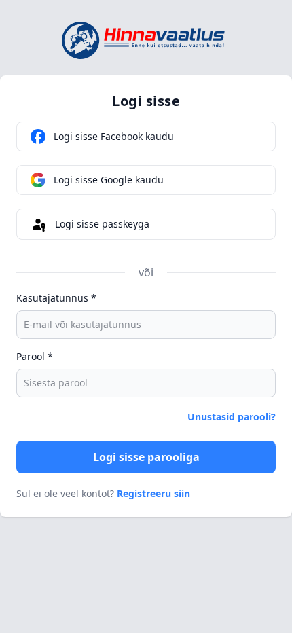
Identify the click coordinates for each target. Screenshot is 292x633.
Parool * (34, 356)
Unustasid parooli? (231, 416)
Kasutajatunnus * (56, 297)
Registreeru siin (153, 493)
